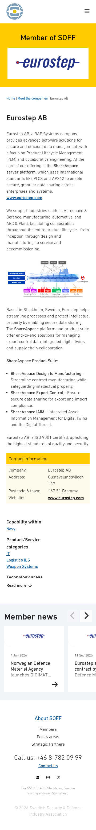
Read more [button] (16, 585)
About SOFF (48, 718)
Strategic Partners (48, 744)
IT (8, 553)
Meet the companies (33, 98)
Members (48, 729)
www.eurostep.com (24, 197)
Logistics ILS (18, 560)
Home (10, 98)
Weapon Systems (22, 566)
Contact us (48, 765)
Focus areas (48, 736)
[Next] (86, 616)
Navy (10, 528)
